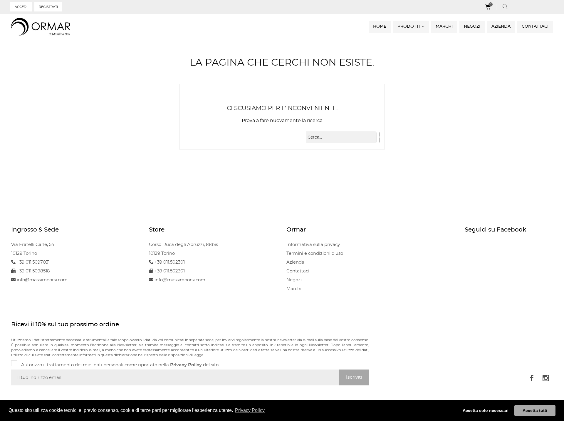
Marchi (444, 26)
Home (379, 26)
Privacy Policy (186, 365)
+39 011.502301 (169, 262)
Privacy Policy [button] (250, 410)
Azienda (501, 26)
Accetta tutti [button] (535, 410)
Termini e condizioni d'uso (314, 253)
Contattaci (535, 26)
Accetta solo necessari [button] (485, 410)
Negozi (472, 26)
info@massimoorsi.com (42, 280)
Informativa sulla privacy (313, 244)
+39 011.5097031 (33, 262)
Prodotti (409, 26)
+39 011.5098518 (33, 271)
